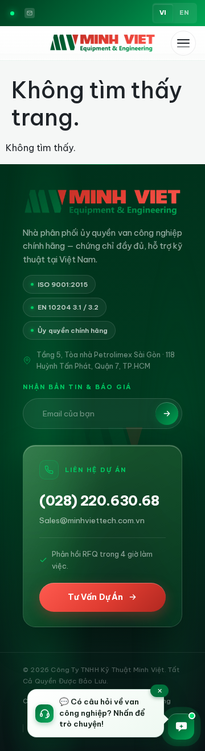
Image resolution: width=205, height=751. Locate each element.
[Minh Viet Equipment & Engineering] (102, 43)
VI (163, 12)
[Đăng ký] (166, 413)
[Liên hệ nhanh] (181, 727)
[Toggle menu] (183, 43)
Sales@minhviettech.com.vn (92, 520)
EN (184, 12)
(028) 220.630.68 (99, 501)
